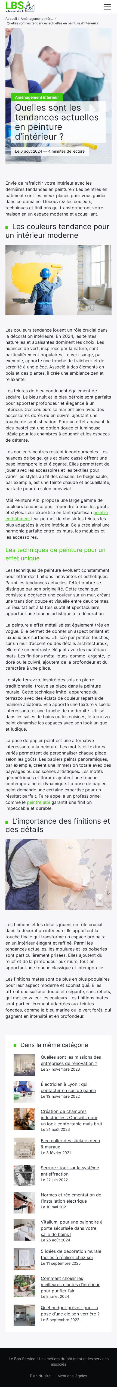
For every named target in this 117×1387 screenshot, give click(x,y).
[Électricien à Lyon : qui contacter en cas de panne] (24, 1092)
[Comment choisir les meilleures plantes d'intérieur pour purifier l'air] (24, 1286)
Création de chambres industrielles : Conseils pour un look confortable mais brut (71, 1117)
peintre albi (38, 802)
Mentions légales (72, 1375)
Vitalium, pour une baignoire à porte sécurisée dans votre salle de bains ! (72, 1228)
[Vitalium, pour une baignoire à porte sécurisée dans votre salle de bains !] (24, 1230)
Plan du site (40, 1375)
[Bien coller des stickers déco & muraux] (24, 1148)
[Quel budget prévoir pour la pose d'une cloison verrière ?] (24, 1315)
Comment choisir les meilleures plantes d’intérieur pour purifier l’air (70, 1284)
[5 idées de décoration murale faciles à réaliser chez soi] (24, 1259)
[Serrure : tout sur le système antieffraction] (24, 1175)
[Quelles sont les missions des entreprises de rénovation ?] (24, 1065)
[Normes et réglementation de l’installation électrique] (24, 1202)
